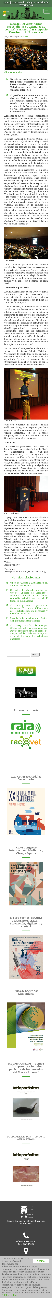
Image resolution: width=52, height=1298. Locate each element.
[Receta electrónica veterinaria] (26, 742)
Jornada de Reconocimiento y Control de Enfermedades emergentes (29, 619)
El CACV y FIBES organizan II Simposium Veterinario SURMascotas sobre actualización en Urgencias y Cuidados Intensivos (29, 609)
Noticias (24, 37)
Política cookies (9, 1295)
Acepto (40, 1260)
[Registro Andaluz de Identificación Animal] (26, 726)
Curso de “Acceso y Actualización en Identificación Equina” (29, 584)
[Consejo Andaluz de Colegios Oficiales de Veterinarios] (5, 12)
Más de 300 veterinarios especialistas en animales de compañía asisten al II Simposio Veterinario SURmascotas (26, 28)
